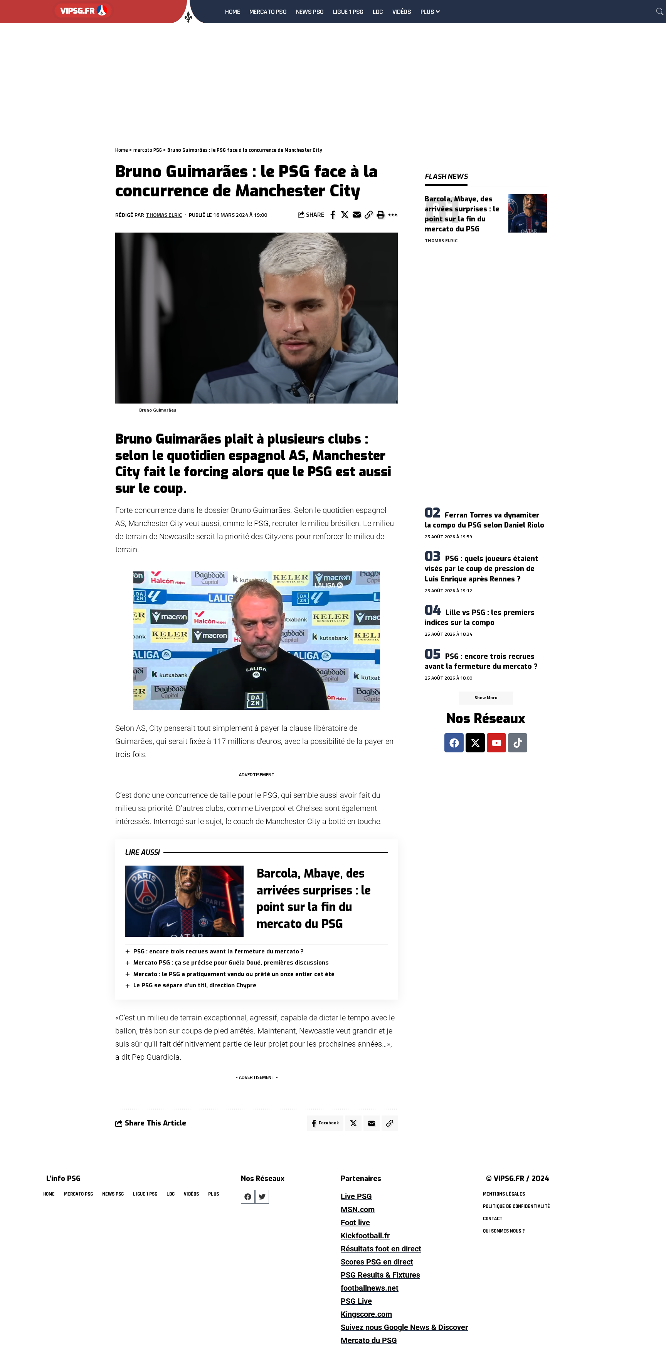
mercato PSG (147, 150)
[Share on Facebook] (332, 215)
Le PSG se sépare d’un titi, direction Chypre (194, 985)
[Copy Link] (368, 215)
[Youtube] (496, 742)
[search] (660, 11)
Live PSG (356, 1196)
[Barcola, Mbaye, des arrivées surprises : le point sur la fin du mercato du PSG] (184, 901)
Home (121, 150)
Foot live (355, 1222)
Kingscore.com (366, 1314)
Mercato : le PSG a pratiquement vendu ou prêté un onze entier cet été (234, 974)
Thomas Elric (164, 215)
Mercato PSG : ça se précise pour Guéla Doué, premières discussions (231, 962)
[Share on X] (344, 215)
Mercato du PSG (369, 1340)
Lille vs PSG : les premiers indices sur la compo (480, 617)
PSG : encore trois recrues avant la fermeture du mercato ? (218, 951)
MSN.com (358, 1209)
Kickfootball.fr (365, 1235)
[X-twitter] (475, 742)
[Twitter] (262, 1197)
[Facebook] (454, 742)
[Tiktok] (517, 742)
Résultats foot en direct (381, 1248)
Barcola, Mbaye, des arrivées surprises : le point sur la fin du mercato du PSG (462, 214)
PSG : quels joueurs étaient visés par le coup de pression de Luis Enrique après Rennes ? (481, 568)
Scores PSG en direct (377, 1261)
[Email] (356, 215)
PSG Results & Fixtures (380, 1275)
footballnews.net (370, 1288)
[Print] (380, 215)
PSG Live (356, 1301)
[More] (392, 215)
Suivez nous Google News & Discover (404, 1327)
